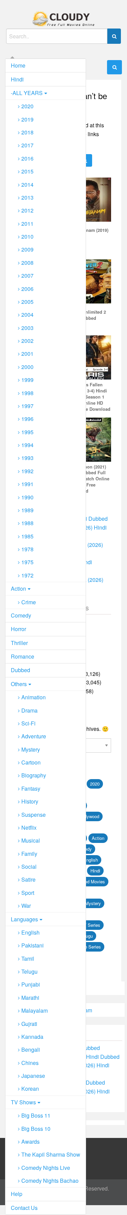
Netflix (29, 827)
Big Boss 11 (35, 1115)
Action (18, 588)
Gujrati (29, 1024)
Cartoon (31, 762)
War (26, 905)
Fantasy (30, 788)
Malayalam (34, 1010)
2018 (27, 132)
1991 (27, 484)
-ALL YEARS (27, 93)
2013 (27, 197)
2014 (27, 184)
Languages (24, 919)
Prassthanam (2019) (88, 230)
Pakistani (32, 945)
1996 (27, 419)
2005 (27, 302)
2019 (27, 119)
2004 (27, 314)
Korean (30, 1088)
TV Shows (23, 1102)
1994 (27, 445)
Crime (28, 602)
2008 (27, 262)
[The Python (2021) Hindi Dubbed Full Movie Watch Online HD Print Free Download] (89, 439)
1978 (27, 549)
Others (19, 684)
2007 (27, 275)
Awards (30, 1141)
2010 (27, 236)
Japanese (33, 1076)
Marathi (30, 997)
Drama (29, 710)
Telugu (29, 971)
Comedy (21, 615)
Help (16, 1194)
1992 (27, 471)
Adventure (33, 736)
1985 (27, 536)
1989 (27, 510)
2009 (27, 249)
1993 (27, 458)
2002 (27, 341)
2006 (27, 289)
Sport (27, 893)
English (30, 932)
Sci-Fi (28, 723)
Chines (30, 1063)
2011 (27, 223)
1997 (27, 406)
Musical (30, 840)
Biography (33, 775)
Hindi (17, 79)
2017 (27, 145)
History (29, 801)
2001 (27, 353)
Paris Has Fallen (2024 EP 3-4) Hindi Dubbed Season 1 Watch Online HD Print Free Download (88, 397)
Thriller (19, 643)
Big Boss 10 (35, 1129)
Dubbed (20, 670)
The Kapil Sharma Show (50, 1154)
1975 (27, 562)
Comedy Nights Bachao (50, 1180)
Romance (22, 656)
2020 (27, 106)
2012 (27, 210)
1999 (27, 380)
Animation (33, 697)
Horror (18, 629)
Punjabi (30, 984)
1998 (27, 393)
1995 (27, 432)
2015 (27, 171)
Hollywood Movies (87, 881)
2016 (27, 158)
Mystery (30, 749)
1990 (27, 497)
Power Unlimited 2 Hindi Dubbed (86, 315)
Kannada (32, 1037)
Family (29, 854)
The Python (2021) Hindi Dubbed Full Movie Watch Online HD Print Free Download (88, 479)
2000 (27, 367)
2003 (27, 328)
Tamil (27, 958)
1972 (27, 575)
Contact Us (24, 1208)
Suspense (33, 814)
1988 (27, 523)
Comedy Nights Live (45, 1168)
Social (29, 866)
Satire (28, 879)
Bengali (30, 1049)
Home (18, 65)
